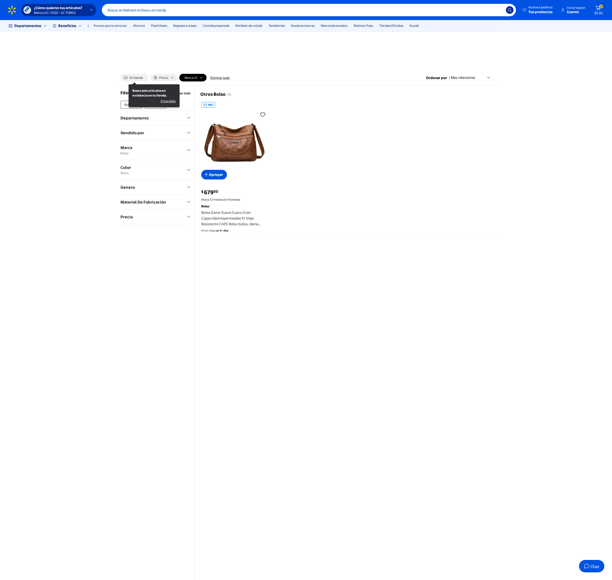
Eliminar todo (220, 78)
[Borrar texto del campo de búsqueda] (498, 10)
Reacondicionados (334, 25)
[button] (538, 10)
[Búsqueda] (510, 10)
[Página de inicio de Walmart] (12, 10)
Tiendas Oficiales (391, 25)
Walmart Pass (363, 25)
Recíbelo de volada (248, 25)
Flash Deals (159, 25)
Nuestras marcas (303, 25)
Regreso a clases (185, 25)
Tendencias (276, 25)
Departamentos (27, 25)
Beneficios (67, 25)
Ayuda (414, 25)
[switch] (134, 77)
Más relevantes (463, 77)
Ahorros (139, 25)
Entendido (168, 101)
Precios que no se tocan (110, 25)
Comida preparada (216, 25)
